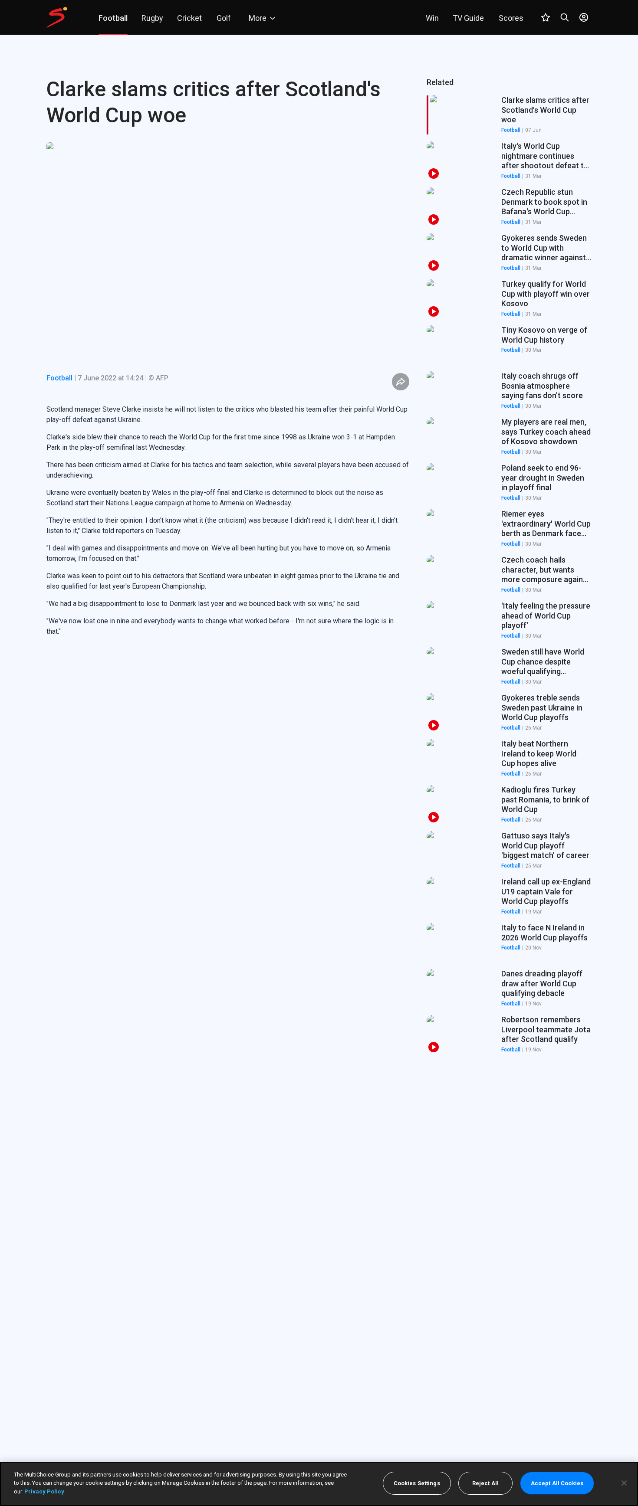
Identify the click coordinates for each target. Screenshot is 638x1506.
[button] (509, 160)
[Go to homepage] (56, 17)
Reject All (485, 1483)
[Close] (624, 1483)
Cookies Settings (417, 1483)
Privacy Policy (44, 1491)
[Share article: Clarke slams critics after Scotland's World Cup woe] (400, 381)
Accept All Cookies (557, 1483)
